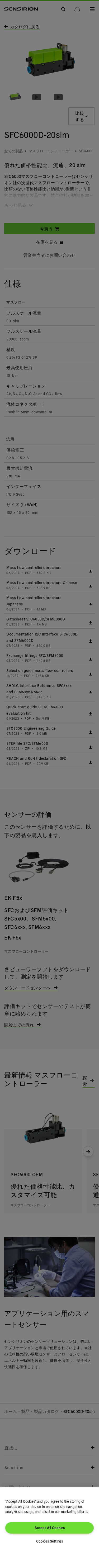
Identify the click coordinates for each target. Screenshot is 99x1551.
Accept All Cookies (50, 1527)
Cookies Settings (49, 1541)
